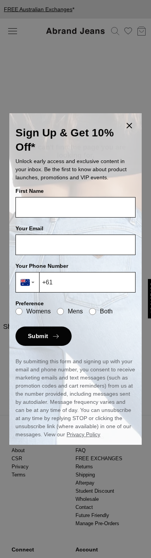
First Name (29, 191)
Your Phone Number (41, 266)
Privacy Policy (83, 434)
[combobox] (27, 282)
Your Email (29, 228)
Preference (29, 303)
